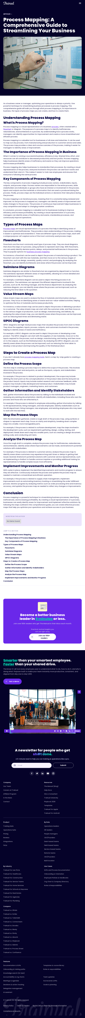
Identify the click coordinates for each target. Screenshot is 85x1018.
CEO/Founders (49, 838)
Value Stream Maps (13, 554)
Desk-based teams (51, 841)
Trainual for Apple (51, 809)
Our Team (7, 786)
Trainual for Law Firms (11, 870)
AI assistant (7, 992)
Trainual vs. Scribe (10, 914)
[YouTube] (48, 773)
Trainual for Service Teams (13, 882)
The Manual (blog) (51, 786)
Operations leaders (51, 826)
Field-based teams (51, 845)
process (55, 127)
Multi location (49, 861)
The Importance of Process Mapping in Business (25, 538)
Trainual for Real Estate (12, 893)
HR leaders (48, 830)
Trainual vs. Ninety (10, 929)
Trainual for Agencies (11, 897)
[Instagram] (53, 773)
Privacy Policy (8, 1006)
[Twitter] (37, 773)
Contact (6, 802)
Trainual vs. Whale (10, 910)
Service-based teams (52, 849)
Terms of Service (23, 1006)
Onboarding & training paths (14, 969)
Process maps (9, 228)
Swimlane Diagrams (13, 551)
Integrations (8, 841)
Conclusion (8, 581)
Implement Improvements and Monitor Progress (25, 578)
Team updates (49, 977)
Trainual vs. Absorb (10, 937)
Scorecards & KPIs (50, 981)
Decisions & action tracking (13, 985)
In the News (7, 798)
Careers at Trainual (10, 790)
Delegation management (12, 988)
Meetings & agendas (11, 981)
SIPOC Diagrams (12, 558)
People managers (51, 834)
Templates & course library (53, 965)
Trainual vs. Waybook (11, 941)
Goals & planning (49, 985)
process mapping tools (34, 357)
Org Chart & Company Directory (56, 882)
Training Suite (8, 826)
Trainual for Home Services (13, 885)
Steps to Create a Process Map (16, 561)
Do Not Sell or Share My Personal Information (50, 1006)
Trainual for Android (52, 813)
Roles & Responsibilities (53, 885)
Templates (48, 805)
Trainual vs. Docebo (10, 926)
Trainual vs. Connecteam (12, 922)
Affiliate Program (9, 794)
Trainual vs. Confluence (12, 952)
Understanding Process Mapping (17, 534)
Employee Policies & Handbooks (56, 878)
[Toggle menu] (80, 3)
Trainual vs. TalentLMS (11, 918)
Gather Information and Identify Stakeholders (24, 568)
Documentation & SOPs (12, 965)
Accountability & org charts (13, 977)
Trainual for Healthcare (12, 874)
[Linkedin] (42, 773)
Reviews (6, 838)
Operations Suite (9, 830)
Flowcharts (10, 548)
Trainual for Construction (13, 878)
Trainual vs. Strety (10, 933)
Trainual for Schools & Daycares (15, 889)
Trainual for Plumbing (11, 901)
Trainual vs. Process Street (13, 949)
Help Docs (48, 790)
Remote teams (49, 853)
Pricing (5, 834)
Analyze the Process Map (15, 574)
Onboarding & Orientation (54, 874)
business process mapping (38, 252)
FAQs (5, 845)
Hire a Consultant (50, 794)
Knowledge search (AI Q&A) (14, 973)
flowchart (7, 129)
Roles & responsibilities (52, 969)
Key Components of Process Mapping (21, 541)
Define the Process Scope (16, 564)
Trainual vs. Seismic (10, 945)
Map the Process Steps (14, 571)
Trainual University (51, 798)
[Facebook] (32, 773)
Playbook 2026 (49, 802)
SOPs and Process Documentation (57, 870)
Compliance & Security (12, 1011)
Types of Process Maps (13, 544)
